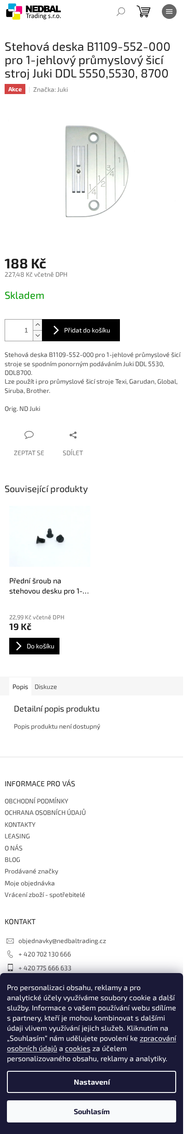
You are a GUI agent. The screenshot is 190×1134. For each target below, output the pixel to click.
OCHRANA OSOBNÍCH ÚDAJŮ (45, 812)
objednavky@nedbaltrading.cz (62, 940)
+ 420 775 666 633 (44, 968)
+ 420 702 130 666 (44, 954)
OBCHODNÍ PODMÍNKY (36, 801)
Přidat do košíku (87, 330)
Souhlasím (92, 1111)
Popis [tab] (20, 686)
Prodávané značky (31, 871)
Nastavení (92, 1081)
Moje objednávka (30, 883)
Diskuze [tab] (46, 686)
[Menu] (169, 11)
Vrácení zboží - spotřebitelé (45, 894)
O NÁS (14, 848)
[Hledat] (121, 11)
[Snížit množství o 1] (37, 335)
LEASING (17, 836)
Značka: (50, 89)
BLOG (12, 859)
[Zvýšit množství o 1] (37, 325)
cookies (77, 1048)
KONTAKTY (20, 824)
